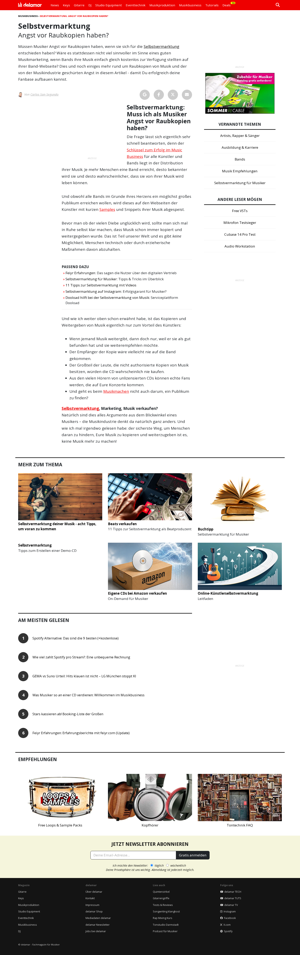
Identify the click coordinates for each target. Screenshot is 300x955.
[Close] (226, 431)
